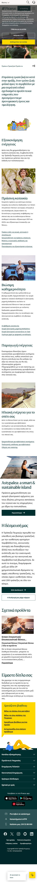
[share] (33, 66)
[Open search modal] (28, 2)
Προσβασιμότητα (25, 843)
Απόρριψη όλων (19, 35)
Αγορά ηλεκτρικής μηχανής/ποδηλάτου (16, 329)
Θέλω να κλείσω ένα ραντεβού (17, 711)
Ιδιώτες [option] (4, 2)
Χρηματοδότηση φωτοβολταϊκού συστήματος (18, 441)
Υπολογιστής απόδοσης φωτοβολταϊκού (16, 444)
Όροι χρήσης (10, 840)
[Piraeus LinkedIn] (31, 834)
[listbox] (5, 2)
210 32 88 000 (26, 824)
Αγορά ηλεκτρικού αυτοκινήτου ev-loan (16, 331)
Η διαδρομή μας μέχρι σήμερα (18, 597)
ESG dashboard (17, 590)
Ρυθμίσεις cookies (12, 843)
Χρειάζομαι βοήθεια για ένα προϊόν (15, 723)
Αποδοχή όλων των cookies (18, 42)
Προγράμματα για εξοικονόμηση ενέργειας (17, 246)
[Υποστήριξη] (32, 3)
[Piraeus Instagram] (18, 834)
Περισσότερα (17, 513)
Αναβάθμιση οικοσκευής (10, 326)
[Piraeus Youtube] (25, 834)
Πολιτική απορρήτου (24, 840)
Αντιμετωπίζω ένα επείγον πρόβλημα (15, 730)
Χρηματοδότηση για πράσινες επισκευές (16, 238)
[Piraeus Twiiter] (12, 834)
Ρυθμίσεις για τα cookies (18, 29)
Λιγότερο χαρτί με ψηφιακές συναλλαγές (16, 334)
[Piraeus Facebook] (5, 834)
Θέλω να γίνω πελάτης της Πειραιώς (15, 716)
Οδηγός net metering (9, 447)
